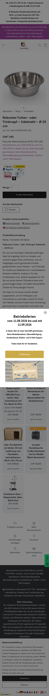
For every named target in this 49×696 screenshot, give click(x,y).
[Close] (45, 312)
